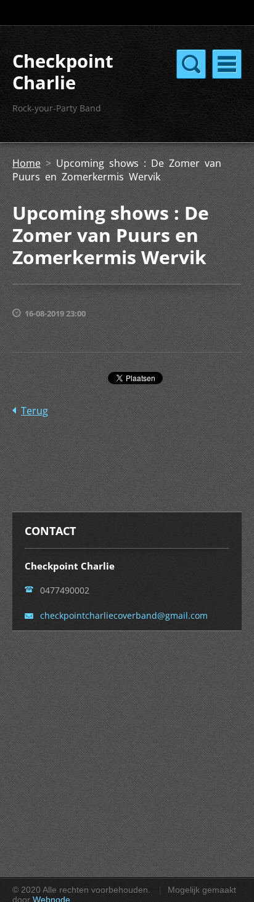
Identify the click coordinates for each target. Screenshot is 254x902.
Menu (227, 64)
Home (26, 163)
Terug (34, 410)
